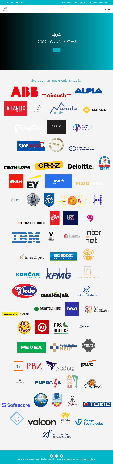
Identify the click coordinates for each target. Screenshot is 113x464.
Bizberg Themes (90, 459)
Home (56, 50)
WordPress (68, 459)
